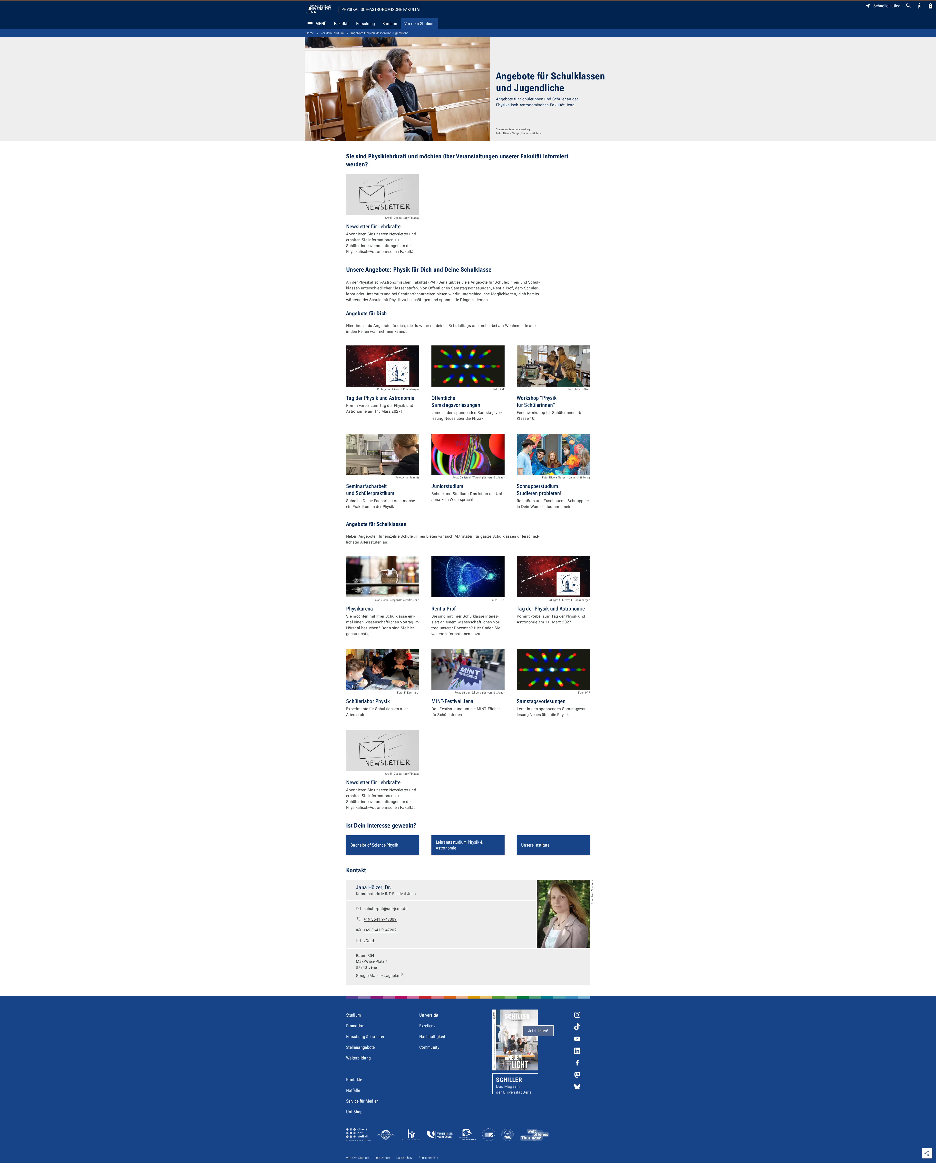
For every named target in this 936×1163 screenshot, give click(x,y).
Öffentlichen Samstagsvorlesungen (459, 288)
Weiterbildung (358, 1057)
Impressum (382, 1158)
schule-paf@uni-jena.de (385, 908)
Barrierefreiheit (428, 1158)
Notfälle (353, 1090)
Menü (321, 23)
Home (310, 33)
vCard (369, 940)
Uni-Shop (354, 1111)
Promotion (355, 1025)
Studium (389, 23)
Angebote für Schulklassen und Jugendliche (379, 33)
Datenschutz (404, 1158)
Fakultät (341, 23)
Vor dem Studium (419, 23)
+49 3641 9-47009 (380, 919)
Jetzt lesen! (538, 1030)
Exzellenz (427, 1025)
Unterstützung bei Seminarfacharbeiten (400, 294)
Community (429, 1047)
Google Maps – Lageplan (380, 975)
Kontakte (354, 1079)
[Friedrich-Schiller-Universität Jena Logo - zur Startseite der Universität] (318, 9)
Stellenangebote (360, 1047)
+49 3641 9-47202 (380, 930)
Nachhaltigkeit (432, 1036)
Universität (429, 1015)
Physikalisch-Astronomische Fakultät (381, 9)
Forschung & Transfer (365, 1036)
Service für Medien (362, 1101)
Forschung (365, 23)
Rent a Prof (503, 288)
